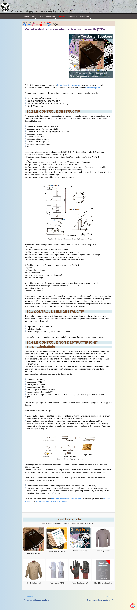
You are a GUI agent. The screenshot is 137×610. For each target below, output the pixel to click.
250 (36, 24)
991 (44, 24)
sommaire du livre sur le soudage (51, 501)
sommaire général (93, 88)
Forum (41, 16)
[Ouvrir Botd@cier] (132, 605)
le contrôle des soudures (69, 85)
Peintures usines (72, 16)
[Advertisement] (46, 47)
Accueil (26, 16)
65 (57, 24)
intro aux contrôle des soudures (66, 499)
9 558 (28, 24)
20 (50, 24)
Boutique (62, 16)
